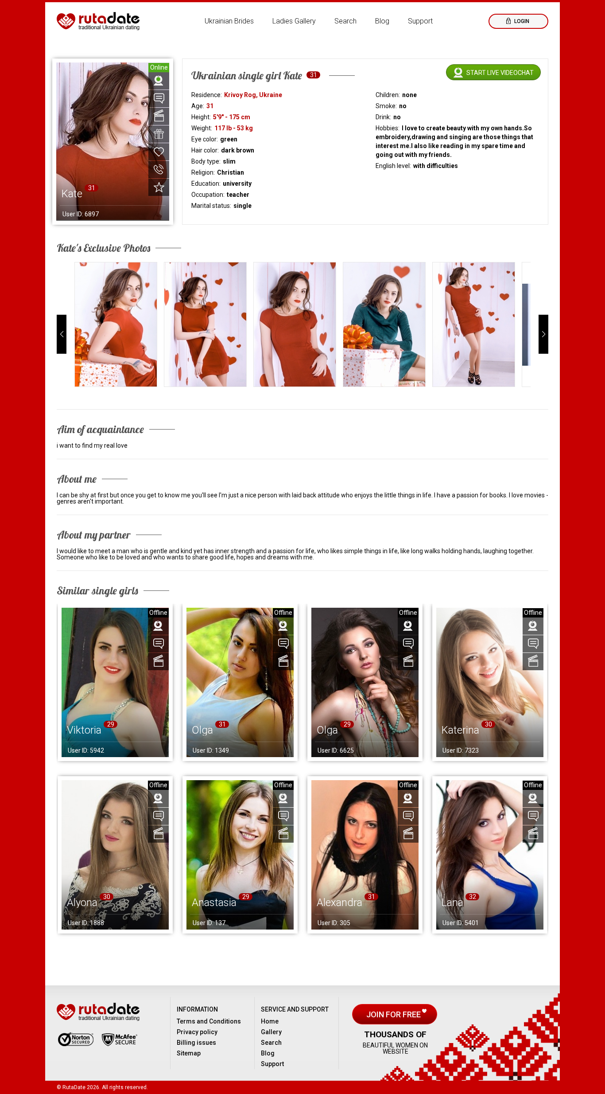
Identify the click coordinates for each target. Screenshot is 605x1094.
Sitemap (189, 1053)
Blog (382, 21)
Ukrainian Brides (229, 21)
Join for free (394, 1014)
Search (345, 21)
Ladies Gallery (294, 21)
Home (270, 1021)
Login (521, 21)
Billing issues (196, 1042)
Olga (202, 730)
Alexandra (339, 902)
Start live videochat (500, 72)
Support (420, 21)
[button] (61, 334)
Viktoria (84, 730)
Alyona (82, 902)
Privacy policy (197, 1031)
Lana (452, 902)
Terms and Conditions (209, 1021)
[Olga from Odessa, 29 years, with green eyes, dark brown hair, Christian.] (365, 682)
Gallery (271, 1031)
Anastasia (214, 902)
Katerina (460, 730)
